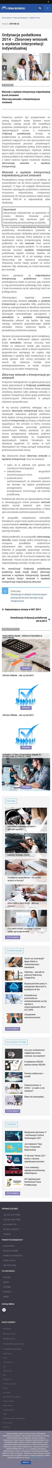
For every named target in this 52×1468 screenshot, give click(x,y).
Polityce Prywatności (37, 1457)
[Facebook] (4, 68)
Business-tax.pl (9, 1334)
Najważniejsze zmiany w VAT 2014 (23, 609)
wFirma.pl (7, 1329)
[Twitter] (4, 73)
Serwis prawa (7, 1405)
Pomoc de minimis (9, 1384)
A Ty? (5, 1358)
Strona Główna (7, 18)
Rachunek (6, 1392)
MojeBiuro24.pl (9, 1339)
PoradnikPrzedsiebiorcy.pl (13, 1344)
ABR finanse (7, 1353)
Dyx (4, 1366)
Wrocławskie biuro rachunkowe (14, 1418)
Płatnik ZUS (7, 1379)
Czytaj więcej (13, 937)
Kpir (4, 1375)
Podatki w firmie (34, 18)
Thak (5, 1414)
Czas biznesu (8, 1362)
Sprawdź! (26, 668)
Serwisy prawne (8, 1410)
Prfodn (5, 1388)
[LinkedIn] (4, 78)
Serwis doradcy (8, 1401)
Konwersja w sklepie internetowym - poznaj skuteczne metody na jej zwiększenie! (29, 597)
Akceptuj (26, 1462)
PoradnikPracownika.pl (12, 1349)
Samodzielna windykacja (12, 1397)
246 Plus (6, 1427)
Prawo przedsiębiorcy (20, 18)
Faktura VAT (7, 1371)
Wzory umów (7, 1423)
